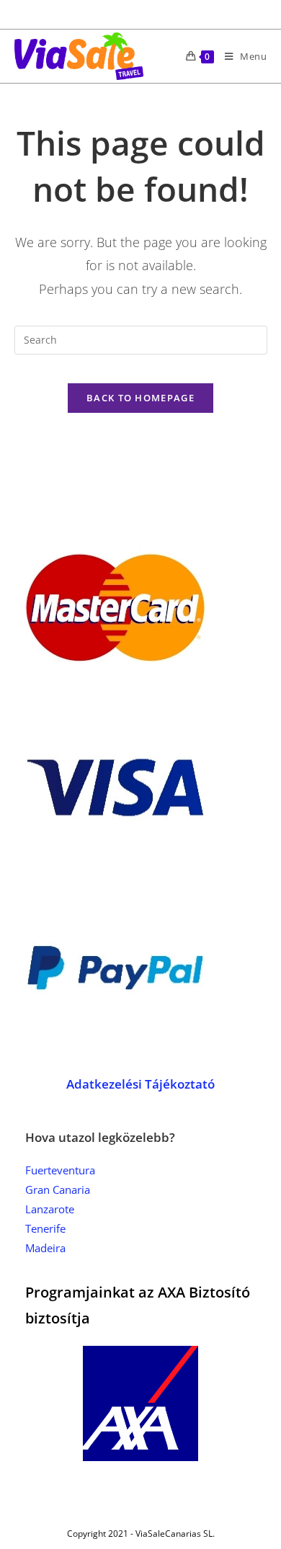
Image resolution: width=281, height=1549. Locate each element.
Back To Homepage (140, 397)
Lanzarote (49, 1209)
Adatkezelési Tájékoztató (140, 1084)
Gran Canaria (57, 1189)
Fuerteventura (60, 1170)
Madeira (45, 1248)
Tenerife (45, 1228)
